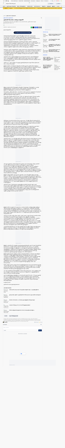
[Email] (39, 27)
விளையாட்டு (29, 6)
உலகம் (58, 6)
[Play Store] (61, 0)
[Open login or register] (8, 1)
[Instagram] (54, 0)
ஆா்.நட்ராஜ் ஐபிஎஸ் (7, 29)
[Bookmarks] (7, 1)
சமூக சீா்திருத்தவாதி (13, 315)
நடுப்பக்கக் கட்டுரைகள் (8, 17)
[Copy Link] (41, 27)
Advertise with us (18, 85)
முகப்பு (4, 6)
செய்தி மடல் (51, 3)
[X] (56, 0)
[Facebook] (51, 0)
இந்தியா (53, 6)
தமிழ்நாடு (49, 6)
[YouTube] (58, 0)
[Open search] (5, 1)
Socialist (5, 315)
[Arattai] (52, 0)
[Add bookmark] (41, 17)
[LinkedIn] (37, 27)
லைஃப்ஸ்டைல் (37, 6)
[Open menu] (4, 1)
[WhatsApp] (59, 0)
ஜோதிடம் (44, 6)
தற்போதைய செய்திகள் (11, 6)
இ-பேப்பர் (59, 3)
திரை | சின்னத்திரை (21, 6)
